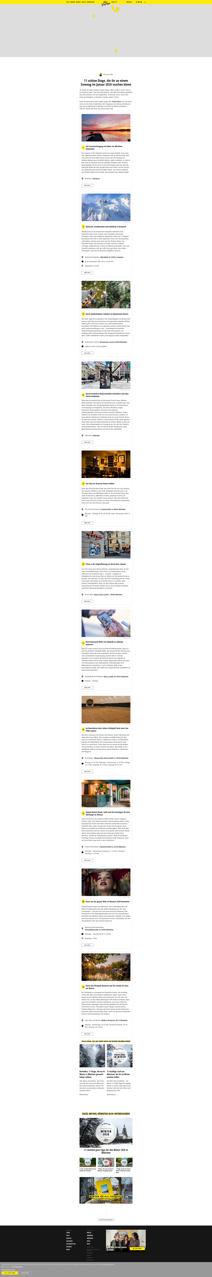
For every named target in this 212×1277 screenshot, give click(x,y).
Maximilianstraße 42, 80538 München (99, 930)
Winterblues (116, 102)
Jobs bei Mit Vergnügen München (93, 1250)
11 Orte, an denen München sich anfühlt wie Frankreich (88, 1170)
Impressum (90, 1257)
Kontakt (89, 1255)
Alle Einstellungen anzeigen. (8, 1269)
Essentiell (7, 1267)
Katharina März (108, 74)
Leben (68, 1233)
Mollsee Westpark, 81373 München (114, 1020)
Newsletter (90, 1253)
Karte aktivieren (106, 30)
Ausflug (68, 1238)
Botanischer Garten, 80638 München (113, 342)
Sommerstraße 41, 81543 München (112, 847)
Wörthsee (96, 179)
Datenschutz (90, 1260)
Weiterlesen (84, 1094)
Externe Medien (18, 1267)
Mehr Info (87, 185)
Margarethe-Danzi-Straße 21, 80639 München (111, 758)
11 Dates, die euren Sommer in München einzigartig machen (105, 1170)
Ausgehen (69, 1241)
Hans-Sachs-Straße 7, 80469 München (108, 594)
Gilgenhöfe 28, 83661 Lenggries (111, 257)
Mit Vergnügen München (106, 3)
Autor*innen (90, 1247)
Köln (88, 1241)
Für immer (138, 1248)
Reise (88, 1244)
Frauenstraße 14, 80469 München (112, 509)
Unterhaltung (71, 1244)
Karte (68, 1249)
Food (68, 1235)
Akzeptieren (25, 1273)
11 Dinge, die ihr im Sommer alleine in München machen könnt (123, 1170)
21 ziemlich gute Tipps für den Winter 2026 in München (106, 1151)
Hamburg (90, 1235)
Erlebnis (69, 1247)
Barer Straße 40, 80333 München (116, 676)
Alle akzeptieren (9, 1273)
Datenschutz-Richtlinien (108, 1264)
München (96, 435)
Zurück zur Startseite (106, 1219)
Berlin (89, 1233)
